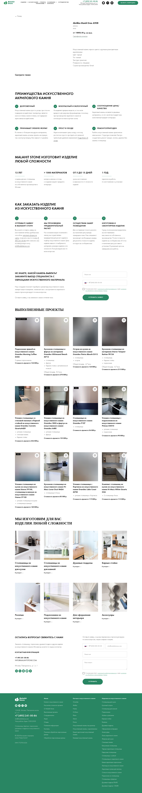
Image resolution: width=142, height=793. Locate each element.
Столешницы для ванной (109, 709)
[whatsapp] (103, 2)
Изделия (23, 2)
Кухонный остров (107, 705)
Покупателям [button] (40, 3)
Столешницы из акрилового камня (112, 759)
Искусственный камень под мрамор (84, 725)
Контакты (50, 3)
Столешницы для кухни (109, 702)
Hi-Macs (75, 712)
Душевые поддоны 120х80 (110, 786)
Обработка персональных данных (54, 738)
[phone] (20, 671)
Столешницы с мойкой (109, 756)
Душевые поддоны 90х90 (110, 782)
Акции (46, 719)
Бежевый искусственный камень (82, 738)
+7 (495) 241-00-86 (90, 1)
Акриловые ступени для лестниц (111, 769)
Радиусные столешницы (109, 752)
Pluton (74, 715)
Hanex (75, 709)
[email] (112, 2)
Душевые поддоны (83, 563)
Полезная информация (51, 725)
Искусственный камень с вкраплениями (85, 729)
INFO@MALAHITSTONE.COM (26, 660)
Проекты (43, 2)
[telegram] (107, 2)
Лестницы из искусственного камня (112, 766)
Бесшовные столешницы (109, 746)
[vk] (16, 671)
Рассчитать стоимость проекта (53, 705)
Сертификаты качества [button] (80, 36)
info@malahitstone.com (22, 246)
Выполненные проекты (51, 712)
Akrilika (75, 705)
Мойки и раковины (108, 715)
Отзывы (46, 722)
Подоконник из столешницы (110, 776)
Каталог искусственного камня (53, 702)
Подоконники (106, 712)
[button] (128, 3)
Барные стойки (109, 563)
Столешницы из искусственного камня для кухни (26, 566)
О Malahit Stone (49, 709)
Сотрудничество (63, 2)
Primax (75, 722)
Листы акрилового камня (109, 735)
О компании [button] (51, 2)
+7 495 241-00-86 (22, 658)
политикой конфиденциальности (107, 289)
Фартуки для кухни (108, 739)
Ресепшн (19, 615)
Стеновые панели (107, 742)
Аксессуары (108, 615)
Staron (75, 719)
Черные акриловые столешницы (112, 749)
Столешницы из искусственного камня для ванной (55, 566)
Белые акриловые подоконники (111, 762)
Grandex (75, 702)
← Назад (18, 16)
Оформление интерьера (110, 729)
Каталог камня (33, 2)
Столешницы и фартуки (109, 779)
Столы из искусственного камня (112, 772)
